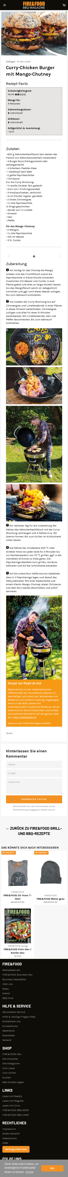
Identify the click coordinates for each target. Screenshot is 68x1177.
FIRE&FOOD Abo (11, 1054)
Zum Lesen (8, 1068)
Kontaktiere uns (11, 1021)
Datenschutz (9, 1138)
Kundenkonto (10, 1026)
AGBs (5, 1142)
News (5, 988)
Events (6, 993)
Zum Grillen (9, 1072)
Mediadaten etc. (11, 970)
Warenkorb (8, 1030)
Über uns (7, 983)
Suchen (6, 1077)
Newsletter (8, 1035)
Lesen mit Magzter (13, 1100)
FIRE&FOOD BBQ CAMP (15, 1114)
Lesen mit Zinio (11, 1105)
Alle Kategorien (11, 1063)
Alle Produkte (10, 1058)
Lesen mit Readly (12, 1096)
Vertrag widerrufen (16, 1149)
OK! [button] (52, 1168)
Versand (6, 1040)
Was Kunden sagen (13, 1082)
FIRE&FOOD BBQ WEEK (15, 1110)
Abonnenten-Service (13, 1011)
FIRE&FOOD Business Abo (17, 974)
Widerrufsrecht (11, 1133)
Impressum (9, 1128)
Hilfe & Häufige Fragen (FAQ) (18, 1016)
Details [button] (30, 1172)
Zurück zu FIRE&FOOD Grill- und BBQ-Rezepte (35, 831)
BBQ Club (7, 998)
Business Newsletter (14, 979)
